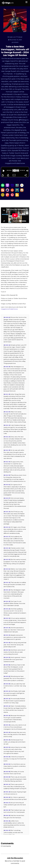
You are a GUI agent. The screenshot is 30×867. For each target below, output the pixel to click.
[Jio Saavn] (17, 186)
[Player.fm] (12, 196)
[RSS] (17, 196)
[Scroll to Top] (27, 858)
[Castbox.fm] (12, 191)
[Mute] (27, 170)
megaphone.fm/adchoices (9, 309)
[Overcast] (22, 191)
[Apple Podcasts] (7, 186)
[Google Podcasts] (22, 186)
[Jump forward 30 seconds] (8, 175)
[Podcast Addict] (2, 191)
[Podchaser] (7, 191)
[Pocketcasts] (7, 196)
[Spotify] (2, 186)
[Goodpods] (2, 196)
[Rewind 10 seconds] (2, 175)
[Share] (25, 175)
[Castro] (17, 191)
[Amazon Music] (12, 186)
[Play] (3, 171)
